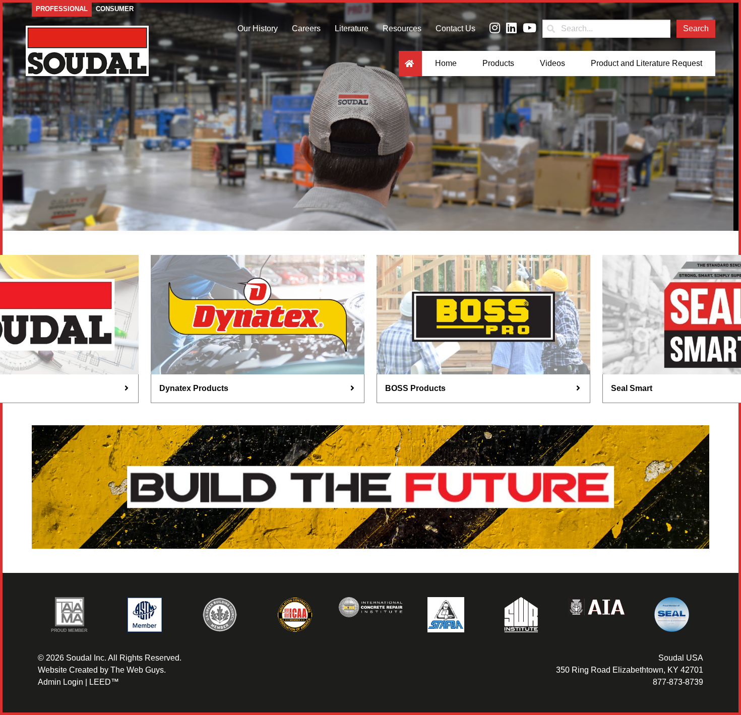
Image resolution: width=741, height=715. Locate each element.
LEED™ (104, 682)
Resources (402, 28)
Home (446, 63)
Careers (306, 28)
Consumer (115, 9)
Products (498, 63)
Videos (552, 63)
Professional (62, 9)
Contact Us (455, 28)
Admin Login (60, 682)
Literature (351, 28)
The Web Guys (137, 670)
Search (696, 28)
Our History (257, 28)
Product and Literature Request (646, 63)
